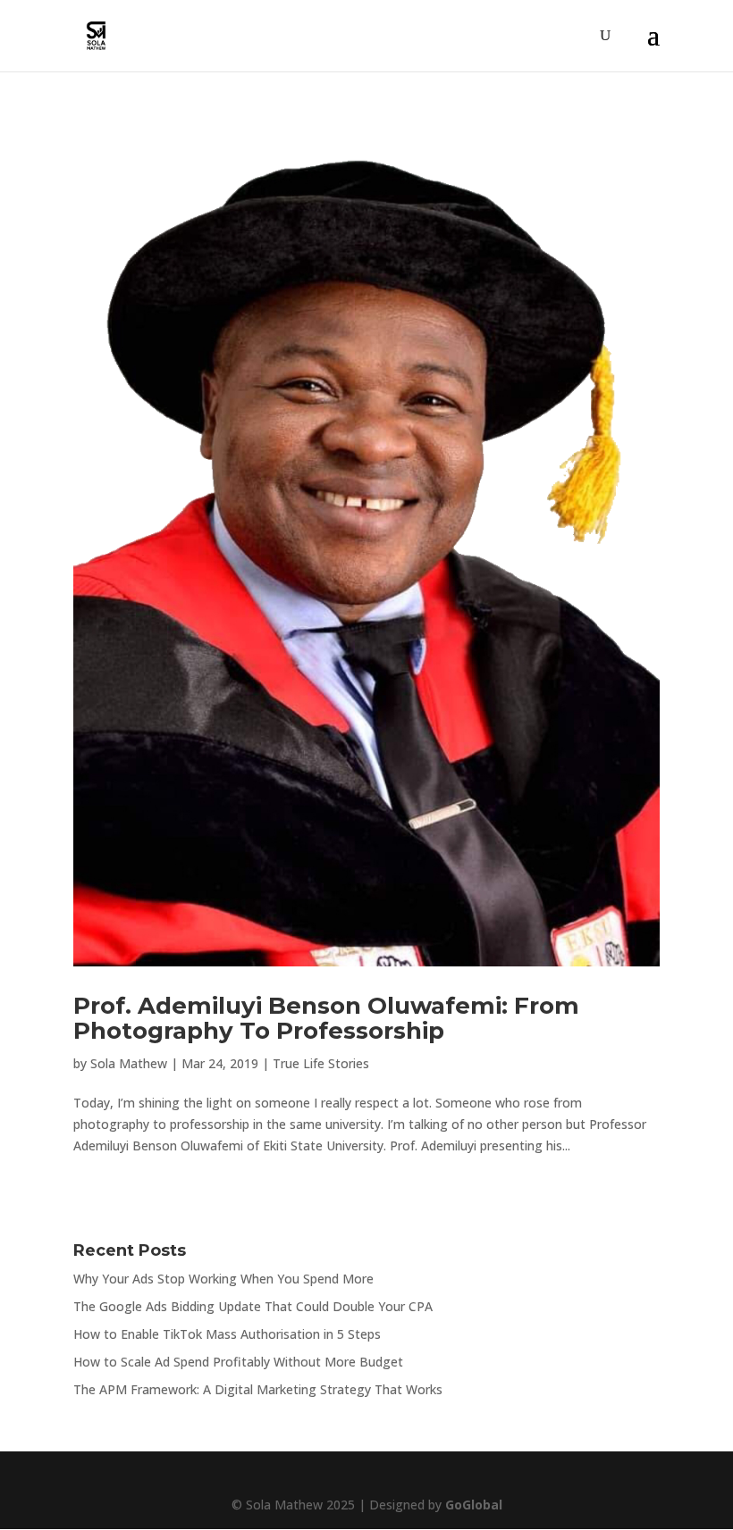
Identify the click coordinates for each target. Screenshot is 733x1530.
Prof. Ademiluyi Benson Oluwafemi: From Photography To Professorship (326, 1018)
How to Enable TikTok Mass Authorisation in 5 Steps (227, 1333)
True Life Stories (321, 1063)
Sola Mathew (128, 1063)
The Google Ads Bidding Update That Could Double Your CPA (253, 1306)
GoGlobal (473, 1504)
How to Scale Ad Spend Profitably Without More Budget (238, 1361)
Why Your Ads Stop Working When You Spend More (223, 1278)
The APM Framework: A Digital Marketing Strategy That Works (257, 1389)
